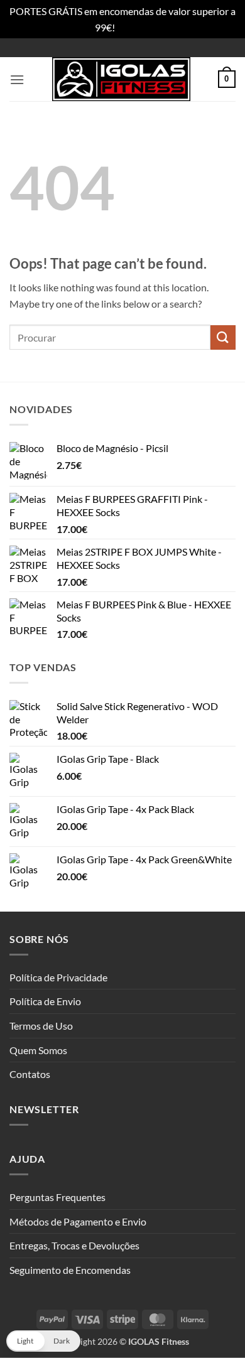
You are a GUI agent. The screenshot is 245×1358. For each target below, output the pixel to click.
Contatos (29, 1074)
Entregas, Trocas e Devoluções (74, 1245)
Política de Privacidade (58, 977)
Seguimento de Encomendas (70, 1270)
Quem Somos (38, 1050)
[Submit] (223, 337)
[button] (16, 79)
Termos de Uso (41, 1026)
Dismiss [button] (134, 27)
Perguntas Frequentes (57, 1197)
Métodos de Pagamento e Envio (77, 1221)
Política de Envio (45, 1001)
